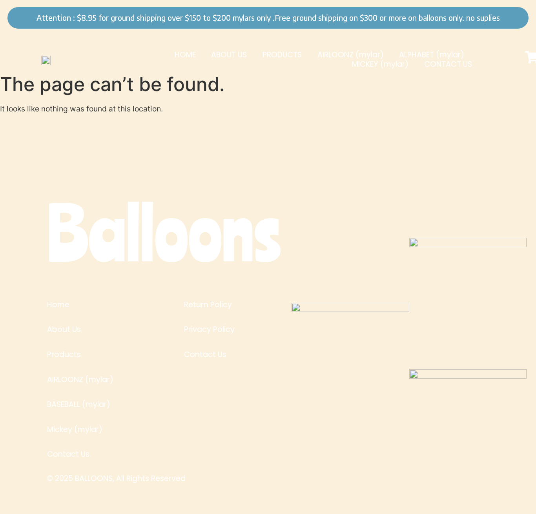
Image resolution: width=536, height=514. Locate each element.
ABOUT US (229, 55)
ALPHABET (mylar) (431, 55)
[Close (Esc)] (505, 10)
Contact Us (68, 454)
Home (58, 305)
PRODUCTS (282, 55)
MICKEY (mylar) (380, 64)
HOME (185, 55)
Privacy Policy (209, 329)
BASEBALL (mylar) (78, 404)
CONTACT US (448, 64)
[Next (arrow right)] (505, 257)
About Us (64, 329)
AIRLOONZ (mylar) (350, 55)
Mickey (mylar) (74, 429)
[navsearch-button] (509, 59)
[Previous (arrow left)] (30, 257)
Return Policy (208, 305)
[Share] (444, 10)
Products (64, 354)
